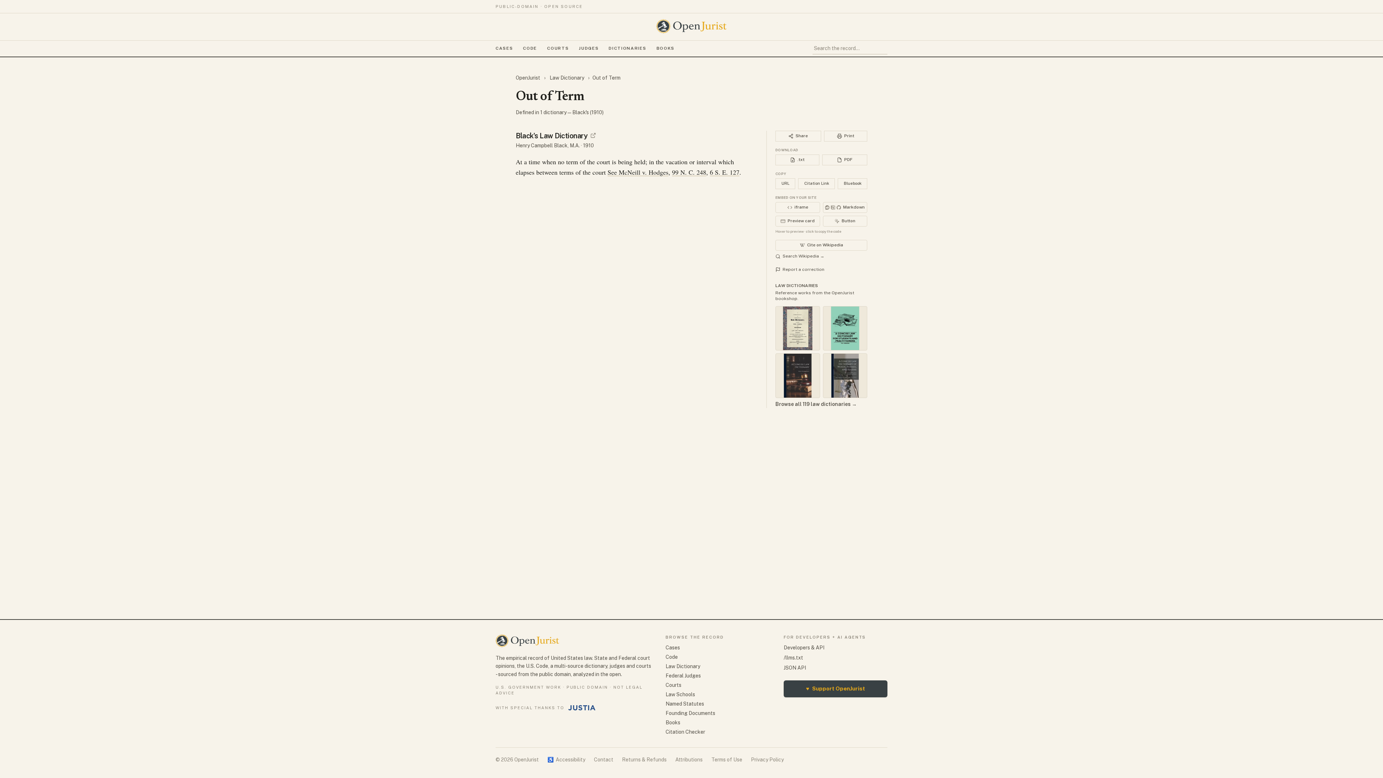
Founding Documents (690, 713)
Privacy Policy (767, 760)
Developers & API (804, 647)
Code (530, 48)
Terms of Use (726, 760)
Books (666, 48)
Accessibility (566, 760)
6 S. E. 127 (724, 172)
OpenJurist (528, 78)
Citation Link (816, 183)
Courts (558, 48)
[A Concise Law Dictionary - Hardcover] (797, 375)
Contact (603, 760)
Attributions (689, 760)
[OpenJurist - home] (691, 26)
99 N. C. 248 (689, 172)
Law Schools (680, 694)
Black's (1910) (588, 112)
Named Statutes (685, 704)
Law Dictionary (567, 78)
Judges (589, 48)
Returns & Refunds (644, 760)
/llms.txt (793, 658)
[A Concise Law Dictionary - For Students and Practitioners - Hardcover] (845, 328)
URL (785, 183)
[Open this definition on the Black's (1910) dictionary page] (593, 135)
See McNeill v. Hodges (638, 172)
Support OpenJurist (835, 688)
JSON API (795, 668)
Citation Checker (685, 732)
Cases (504, 48)
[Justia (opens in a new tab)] (582, 708)
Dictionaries (627, 48)
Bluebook (852, 183)
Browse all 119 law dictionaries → (816, 404)
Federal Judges (683, 676)
